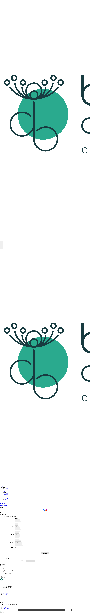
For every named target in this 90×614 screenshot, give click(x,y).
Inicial (3, 485)
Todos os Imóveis (6, 488)
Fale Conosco (5, 607)
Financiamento (6, 499)
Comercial (5, 490)
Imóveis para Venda (6, 591)
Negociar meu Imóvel (6, 593)
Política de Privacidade (6, 608)
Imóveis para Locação (6, 592)
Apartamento (6, 489)
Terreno (5, 491)
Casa (5, 495)
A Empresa (4, 486)
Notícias (5, 500)
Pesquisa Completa (7, 498)
